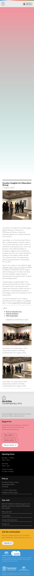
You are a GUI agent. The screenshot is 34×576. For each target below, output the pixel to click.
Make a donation (8, 435)
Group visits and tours (9, 520)
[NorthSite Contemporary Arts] (3, 5)
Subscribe (6, 543)
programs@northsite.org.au (21, 303)
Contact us (5, 524)
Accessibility (6, 516)
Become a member (9, 445)
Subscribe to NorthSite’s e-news (17, 319)
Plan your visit (7, 512)
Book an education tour (14, 312)
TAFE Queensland (12, 316)
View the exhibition (12, 314)
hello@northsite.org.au (10, 492)
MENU (29, 4)
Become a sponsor (9, 440)
